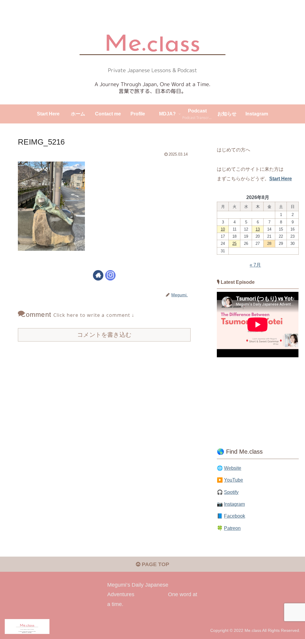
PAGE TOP (154, 564)
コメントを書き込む (104, 334)
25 (234, 243)
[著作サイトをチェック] (98, 275)
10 (223, 229)
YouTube (233, 480)
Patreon (232, 528)
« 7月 (255, 264)
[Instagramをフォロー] (110, 275)
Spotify (231, 492)
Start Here (280, 178)
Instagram (234, 504)
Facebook (234, 516)
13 (258, 229)
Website (232, 468)
